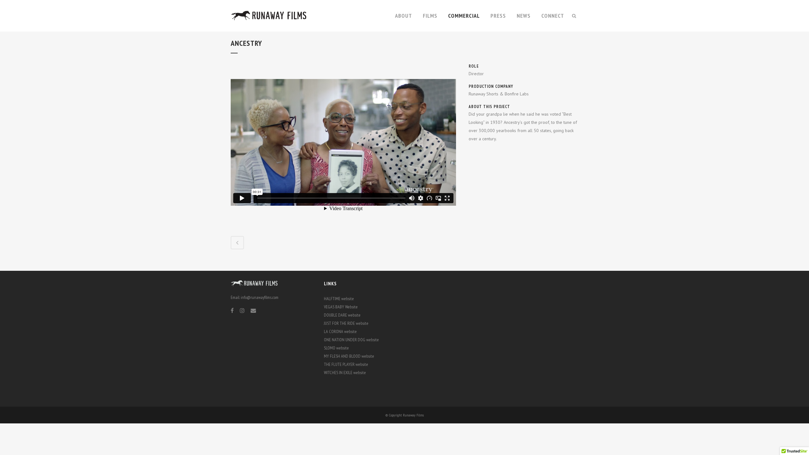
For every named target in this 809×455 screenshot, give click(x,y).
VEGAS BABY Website (341, 307)
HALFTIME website (339, 298)
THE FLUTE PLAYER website (346, 364)
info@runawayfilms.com (259, 297)
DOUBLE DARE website (342, 315)
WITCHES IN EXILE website (345, 372)
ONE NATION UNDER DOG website (351, 340)
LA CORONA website (340, 331)
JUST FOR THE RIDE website (346, 323)
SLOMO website (336, 348)
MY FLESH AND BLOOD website (349, 356)
